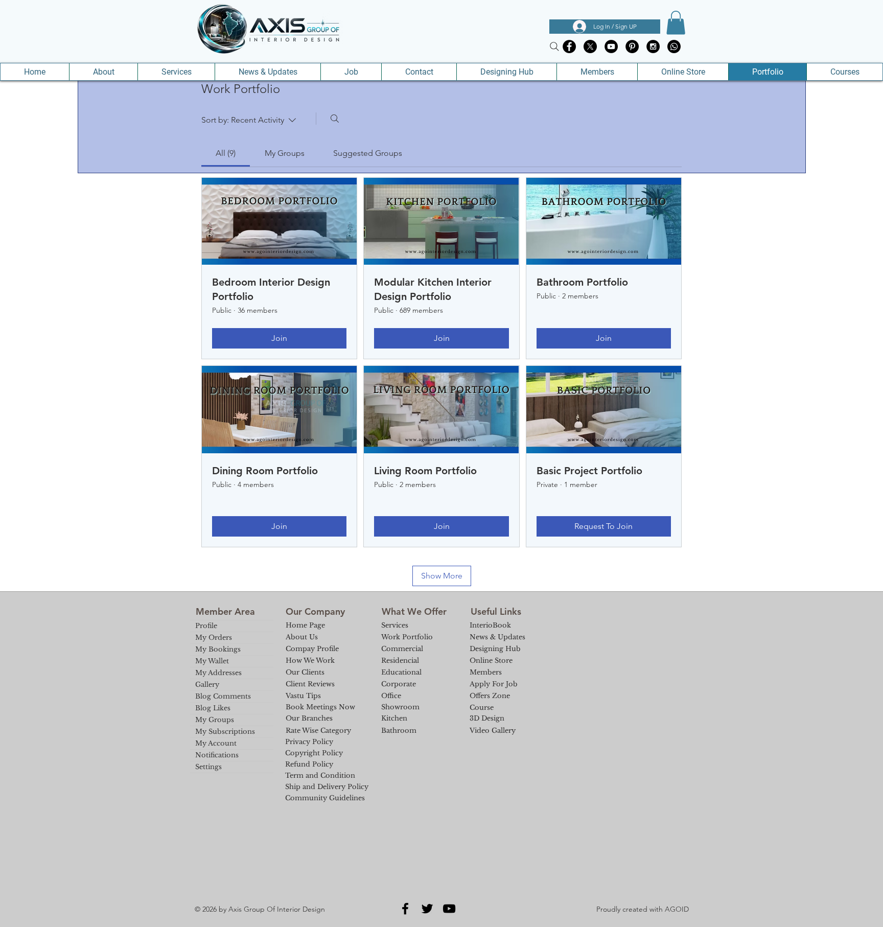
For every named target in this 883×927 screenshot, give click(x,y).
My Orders (213, 637)
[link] (226, 153)
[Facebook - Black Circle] (569, 46)
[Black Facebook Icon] (405, 908)
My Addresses (218, 672)
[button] (676, 23)
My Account (216, 743)
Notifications (217, 755)
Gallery (207, 684)
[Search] (554, 46)
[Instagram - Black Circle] (653, 46)
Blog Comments (223, 696)
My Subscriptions (225, 731)
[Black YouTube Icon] (449, 908)
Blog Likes (212, 708)
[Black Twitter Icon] (427, 908)
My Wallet (212, 661)
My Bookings (218, 649)
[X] (590, 46)
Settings (208, 766)
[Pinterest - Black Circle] (632, 46)
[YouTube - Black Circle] (611, 46)
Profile (206, 625)
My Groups (214, 719)
